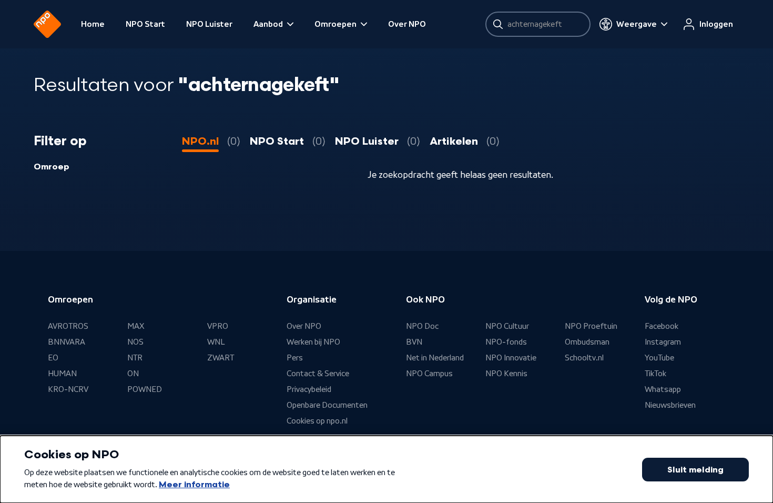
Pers (295, 358)
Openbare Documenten (327, 405)
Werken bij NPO (313, 342)
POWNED (144, 389)
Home (93, 24)
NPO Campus (429, 373)
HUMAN (62, 373)
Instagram (663, 342)
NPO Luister (209, 24)
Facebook (661, 326)
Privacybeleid (309, 389)
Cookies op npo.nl (317, 421)
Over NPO (407, 24)
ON (133, 373)
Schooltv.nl (584, 358)
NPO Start (145, 24)
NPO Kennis (506, 373)
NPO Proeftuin (591, 326)
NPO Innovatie (510, 358)
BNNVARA (66, 342)
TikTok (655, 373)
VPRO (217, 326)
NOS (135, 342)
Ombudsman (587, 342)
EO (53, 358)
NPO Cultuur (507, 326)
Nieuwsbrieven (670, 405)
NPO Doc (422, 326)
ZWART (220, 358)
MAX (135, 326)
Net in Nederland (435, 358)
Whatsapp (663, 389)
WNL (216, 342)
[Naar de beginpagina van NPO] (47, 24)
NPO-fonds (506, 342)
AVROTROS (68, 326)
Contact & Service (318, 373)
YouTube (659, 358)
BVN (414, 342)
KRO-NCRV (68, 389)
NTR (135, 358)
